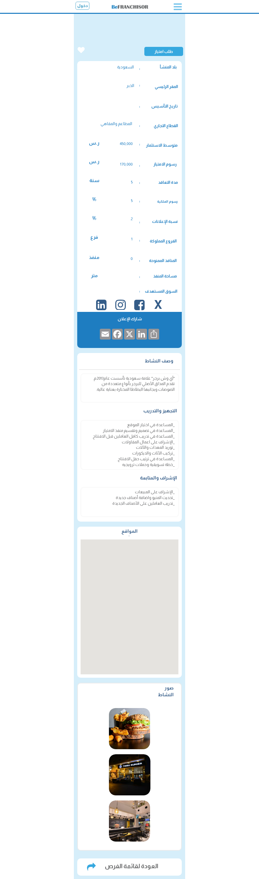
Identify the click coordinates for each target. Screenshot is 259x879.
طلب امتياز (163, 51)
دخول (82, 5)
